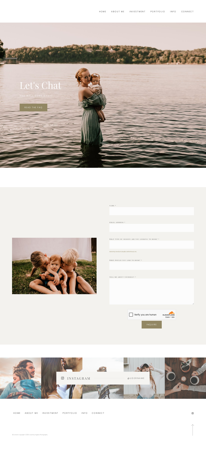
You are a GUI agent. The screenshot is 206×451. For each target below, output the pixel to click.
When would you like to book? (125, 260)
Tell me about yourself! (122, 277)
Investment (137, 11)
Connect (187, 11)
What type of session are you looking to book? (134, 239)
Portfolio (157, 11)
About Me (117, 11)
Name (112, 205)
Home (102, 11)
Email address (117, 222)
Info (173, 11)
